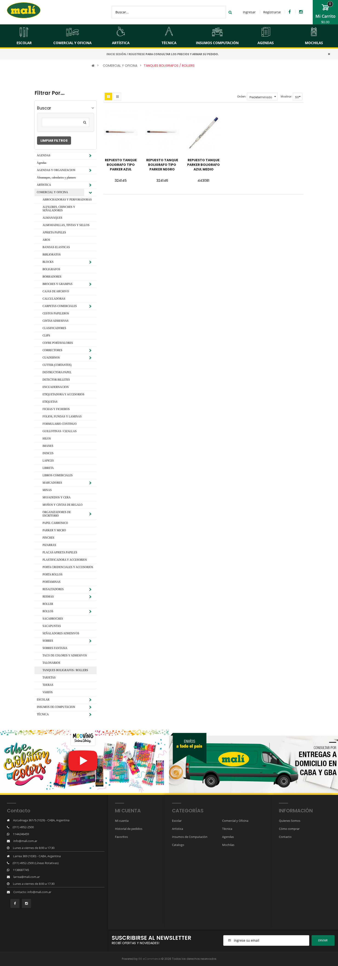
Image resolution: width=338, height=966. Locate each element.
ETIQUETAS (50, 401)
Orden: (241, 96)
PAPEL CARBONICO (55, 523)
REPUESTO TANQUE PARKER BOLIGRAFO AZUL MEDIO (203, 165)
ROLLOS (48, 611)
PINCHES (48, 537)
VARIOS (48, 692)
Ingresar (249, 12)
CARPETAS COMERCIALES (60, 306)
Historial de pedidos (128, 829)
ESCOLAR (43, 699)
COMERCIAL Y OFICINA (120, 65)
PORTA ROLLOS (53, 574)
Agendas (41, 162)
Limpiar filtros (54, 140)
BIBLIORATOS (52, 254)
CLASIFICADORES (54, 328)
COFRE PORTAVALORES (58, 343)
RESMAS (48, 596)
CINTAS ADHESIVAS (56, 320)
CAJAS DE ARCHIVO (56, 291)
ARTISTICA (44, 185)
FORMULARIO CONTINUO (60, 424)
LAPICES (48, 460)
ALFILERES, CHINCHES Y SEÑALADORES (59, 208)
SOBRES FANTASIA (55, 648)
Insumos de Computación (189, 837)
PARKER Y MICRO (54, 530)
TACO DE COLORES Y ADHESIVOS (65, 655)
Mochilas (228, 845)
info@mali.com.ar (25, 841)
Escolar (177, 821)
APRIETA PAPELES (54, 232)
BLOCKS (48, 262)
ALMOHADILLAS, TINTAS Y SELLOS (66, 225)
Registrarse (272, 12)
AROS (46, 240)
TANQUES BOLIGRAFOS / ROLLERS (169, 65)
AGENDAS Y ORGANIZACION (56, 170)
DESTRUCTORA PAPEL (57, 372)
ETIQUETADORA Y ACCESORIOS (63, 394)
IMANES (48, 446)
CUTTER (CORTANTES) (57, 365)
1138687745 (21, 870)
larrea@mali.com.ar (26, 877)
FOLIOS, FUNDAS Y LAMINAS (62, 416)
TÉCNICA (43, 714)
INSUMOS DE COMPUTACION (56, 707)
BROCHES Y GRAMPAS (57, 284)
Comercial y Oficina (235, 821)
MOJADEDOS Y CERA (57, 497)
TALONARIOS (51, 662)
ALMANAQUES (52, 217)
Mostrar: (286, 96)
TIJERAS (48, 685)
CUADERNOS (51, 357)
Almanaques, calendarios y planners (56, 177)
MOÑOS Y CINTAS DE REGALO (63, 504)
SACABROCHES (53, 618)
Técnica (227, 829)
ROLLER (48, 604)
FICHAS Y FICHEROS (56, 409)
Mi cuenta (122, 821)
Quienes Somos (289, 821)
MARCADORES (52, 482)
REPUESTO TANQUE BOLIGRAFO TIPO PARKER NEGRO (162, 165)
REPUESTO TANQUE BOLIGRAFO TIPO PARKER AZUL (121, 165)
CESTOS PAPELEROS (56, 313)
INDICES (48, 453)
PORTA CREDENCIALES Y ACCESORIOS (68, 567)
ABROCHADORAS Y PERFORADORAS (67, 199)
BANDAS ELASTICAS (56, 247)
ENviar (323, 940)
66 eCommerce (149, 959)
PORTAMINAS (51, 582)
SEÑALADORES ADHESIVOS (61, 633)
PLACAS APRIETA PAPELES (60, 552)
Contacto (285, 837)
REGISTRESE (137, 54)
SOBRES (48, 640)
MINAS (47, 490)
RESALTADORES (53, 589)
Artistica (177, 829)
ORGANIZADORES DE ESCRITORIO (57, 514)
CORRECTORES (52, 350)
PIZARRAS (49, 545)
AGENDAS (43, 155)
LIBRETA (48, 468)
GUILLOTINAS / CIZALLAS (60, 431)
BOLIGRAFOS (51, 269)
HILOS (47, 438)
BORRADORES (52, 276)
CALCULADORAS (54, 298)
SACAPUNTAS (52, 626)
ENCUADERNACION (56, 387)
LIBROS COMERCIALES (58, 475)
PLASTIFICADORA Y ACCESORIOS (65, 559)
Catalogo (178, 845)
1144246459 (21, 834)
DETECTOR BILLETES (56, 379)
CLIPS (46, 335)
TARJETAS (49, 677)
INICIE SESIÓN (116, 54)
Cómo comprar (289, 829)
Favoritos (121, 837)
